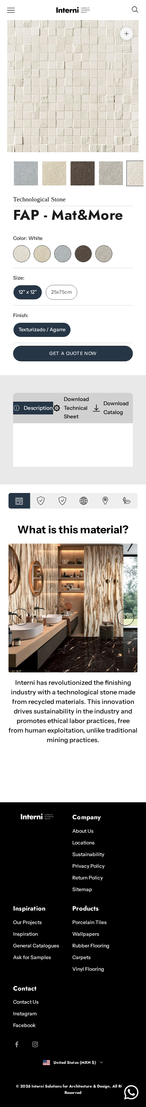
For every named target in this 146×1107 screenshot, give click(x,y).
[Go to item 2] (54, 173)
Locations (83, 842)
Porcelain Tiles (89, 922)
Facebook (24, 1025)
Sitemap (82, 889)
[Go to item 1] (26, 173)
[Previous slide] (20, 617)
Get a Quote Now (73, 353)
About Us (83, 831)
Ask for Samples (32, 957)
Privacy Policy (88, 866)
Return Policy (87, 877)
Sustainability (88, 854)
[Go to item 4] (111, 173)
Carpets (81, 957)
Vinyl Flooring (88, 969)
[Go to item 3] (82, 173)
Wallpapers (85, 934)
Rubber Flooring (91, 945)
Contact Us (26, 1002)
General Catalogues (36, 945)
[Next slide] (125, 617)
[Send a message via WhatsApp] (131, 1092)
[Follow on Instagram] (35, 1044)
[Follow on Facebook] (16, 1044)
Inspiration (25, 934)
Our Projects (27, 922)
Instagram (25, 1013)
